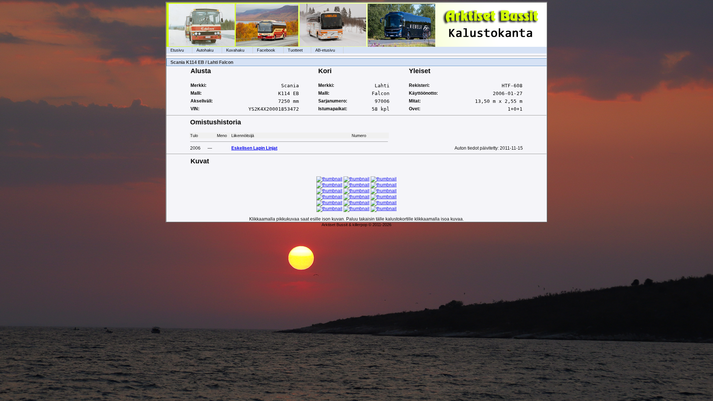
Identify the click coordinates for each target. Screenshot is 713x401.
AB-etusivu (325, 50)
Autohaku (205, 50)
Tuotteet (295, 50)
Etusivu (177, 50)
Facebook (266, 50)
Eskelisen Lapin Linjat (254, 148)
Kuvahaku (235, 50)
